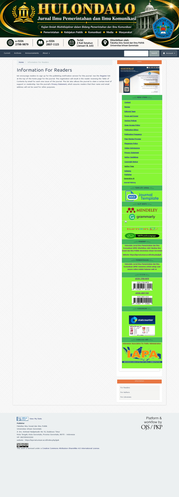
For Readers (125, 387)
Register (103, 76)
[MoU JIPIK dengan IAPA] (142, 354)
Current (7, 53)
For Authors (125, 392)
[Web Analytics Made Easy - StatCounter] (22, 419)
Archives (17, 53)
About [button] (45, 53)
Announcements (32, 53)
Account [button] (170, 53)
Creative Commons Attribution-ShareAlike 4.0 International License (70, 448)
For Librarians (125, 397)
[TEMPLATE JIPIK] (142, 196)
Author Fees (129, 166)
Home (21, 62)
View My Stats (36, 419)
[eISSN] (142, 286)
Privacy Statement (59, 84)
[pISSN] (142, 300)
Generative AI (129, 178)
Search (154, 53)
